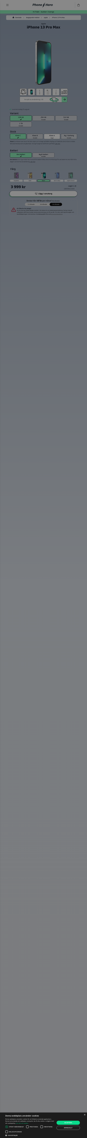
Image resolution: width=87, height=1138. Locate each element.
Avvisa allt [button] (68, 1128)
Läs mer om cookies (22, 1123)
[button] (29, 1135)
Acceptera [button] (68, 1123)
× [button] (84, 1115)
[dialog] (43, 1125)
